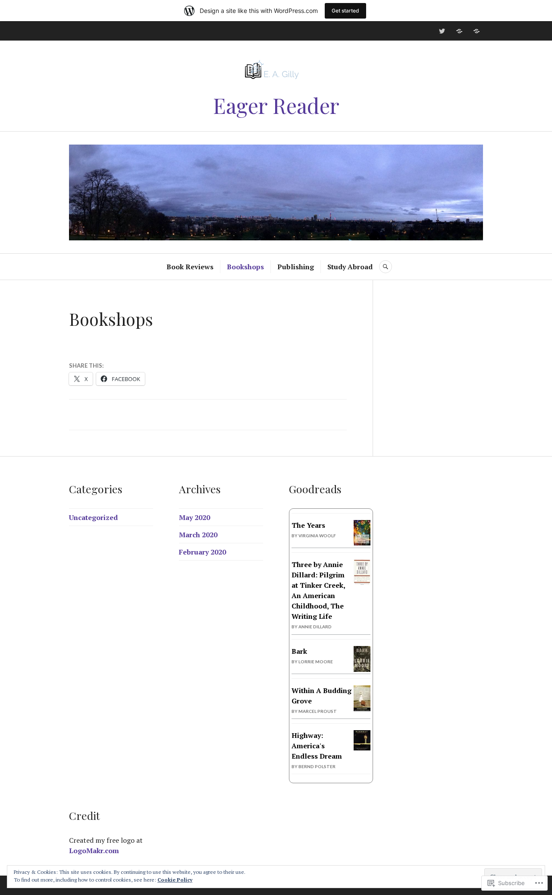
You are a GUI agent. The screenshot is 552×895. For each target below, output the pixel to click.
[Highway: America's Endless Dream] (362, 748)
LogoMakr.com (94, 850)
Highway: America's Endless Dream (317, 746)
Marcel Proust (317, 711)
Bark (299, 651)
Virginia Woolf (317, 535)
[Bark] (362, 670)
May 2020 (194, 517)
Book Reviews (189, 266)
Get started (345, 10)
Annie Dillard (315, 626)
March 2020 (198, 534)
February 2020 (202, 552)
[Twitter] (442, 31)
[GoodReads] (476, 31)
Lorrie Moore (315, 661)
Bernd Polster (317, 766)
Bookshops (245, 266)
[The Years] (362, 543)
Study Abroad (350, 266)
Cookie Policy (174, 879)
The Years (308, 525)
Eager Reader (276, 105)
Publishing (295, 266)
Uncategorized (93, 517)
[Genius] (459, 31)
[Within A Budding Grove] (362, 709)
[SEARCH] (385, 266)
